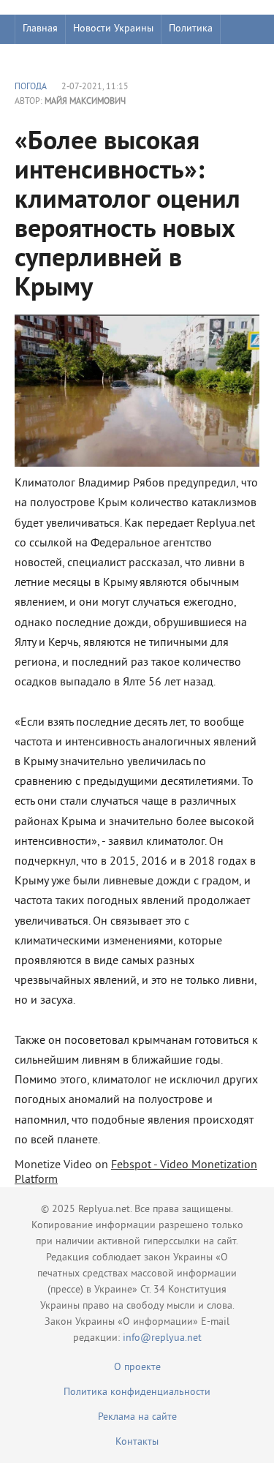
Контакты (137, 1442)
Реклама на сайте (137, 1417)
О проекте (137, 1367)
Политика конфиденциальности (137, 1392)
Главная (40, 29)
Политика (191, 29)
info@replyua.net (162, 1338)
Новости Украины (113, 29)
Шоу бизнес (48, 58)
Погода (31, 87)
